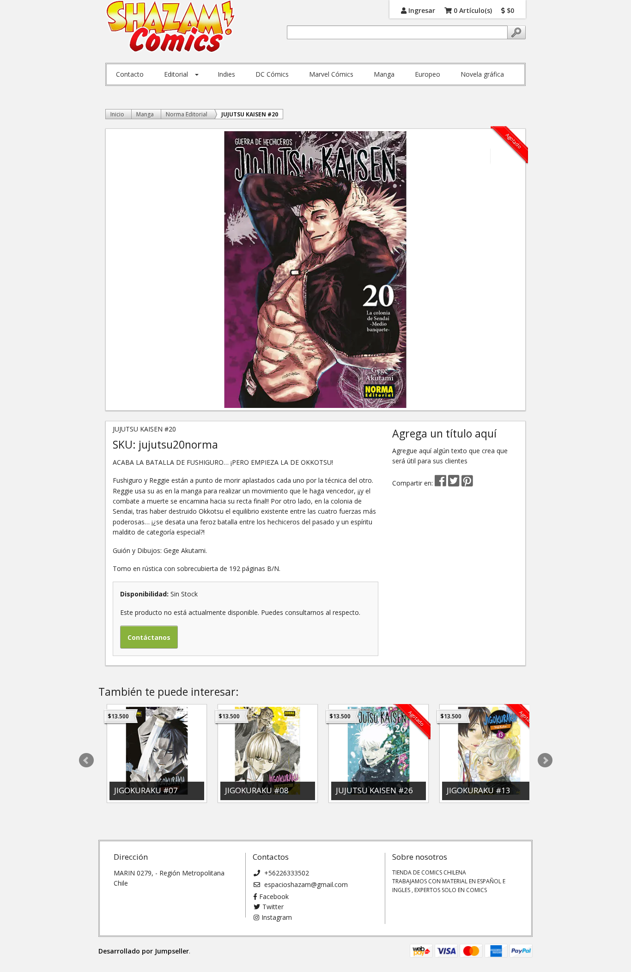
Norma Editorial (186, 114)
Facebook (274, 896)
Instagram (276, 917)
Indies (226, 74)
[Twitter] (454, 483)
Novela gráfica (482, 74)
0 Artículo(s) (472, 10)
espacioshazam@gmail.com (305, 884)
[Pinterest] (467, 483)
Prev (86, 760)
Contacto (130, 74)
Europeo (427, 74)
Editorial (176, 74)
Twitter (273, 906)
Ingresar (421, 10)
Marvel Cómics (331, 74)
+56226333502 (285, 873)
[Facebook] (440, 483)
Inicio (117, 114)
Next (545, 760)
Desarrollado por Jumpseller (143, 951)
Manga (384, 74)
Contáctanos (148, 637)
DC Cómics (272, 74)
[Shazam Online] (170, 27)
